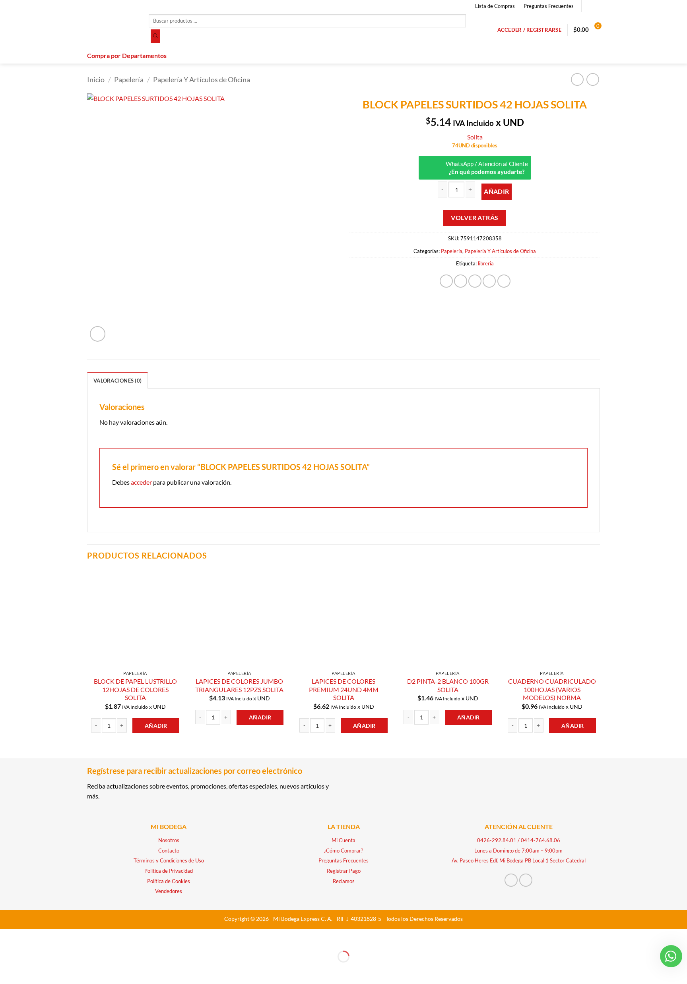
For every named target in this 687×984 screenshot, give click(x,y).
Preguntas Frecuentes (549, 6)
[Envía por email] (474, 281)
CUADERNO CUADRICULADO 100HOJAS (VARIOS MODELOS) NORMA (552, 689)
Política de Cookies (168, 881)
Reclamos (344, 881)
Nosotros (168, 840)
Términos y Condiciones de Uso (169, 860)
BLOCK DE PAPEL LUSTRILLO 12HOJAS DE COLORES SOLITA (135, 689)
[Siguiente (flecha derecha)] (31, 970)
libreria (486, 263)
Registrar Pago (344, 871)
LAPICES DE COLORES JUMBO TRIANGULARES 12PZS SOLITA (239, 685)
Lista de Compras (495, 6)
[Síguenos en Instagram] (596, 6)
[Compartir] (53, 937)
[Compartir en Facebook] (446, 281)
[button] (529, 30)
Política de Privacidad (168, 871)
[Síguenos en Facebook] (588, 6)
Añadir (496, 191)
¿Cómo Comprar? (343, 850)
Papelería (129, 79)
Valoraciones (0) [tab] (117, 380)
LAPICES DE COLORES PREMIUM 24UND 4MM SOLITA (343, 689)
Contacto (168, 850)
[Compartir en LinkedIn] (503, 281)
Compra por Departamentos (127, 55)
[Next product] (577, 79)
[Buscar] (155, 36)
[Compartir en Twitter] (460, 281)
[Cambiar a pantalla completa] (31, 937)
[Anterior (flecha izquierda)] (8, 970)
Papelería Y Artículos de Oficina (201, 79)
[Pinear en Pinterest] (489, 281)
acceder (141, 482)
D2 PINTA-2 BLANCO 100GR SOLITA (448, 685)
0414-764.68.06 (540, 840)
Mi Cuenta (343, 840)
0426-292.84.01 (496, 840)
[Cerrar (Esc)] (76, 937)
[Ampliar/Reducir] (8, 937)
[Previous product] (592, 79)
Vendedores (168, 891)
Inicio (96, 79)
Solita (475, 137)
